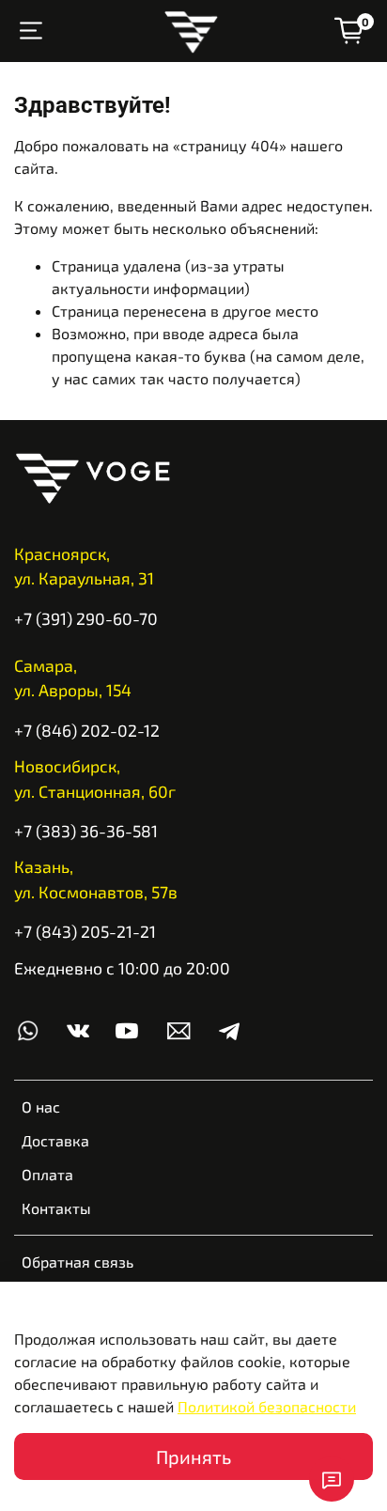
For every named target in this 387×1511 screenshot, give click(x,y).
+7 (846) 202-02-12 (87, 730)
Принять (193, 1456)
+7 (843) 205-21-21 (85, 931)
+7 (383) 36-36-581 (86, 830)
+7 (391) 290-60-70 (86, 618)
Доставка (55, 1140)
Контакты (56, 1208)
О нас (41, 1106)
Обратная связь (77, 1261)
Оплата (47, 1174)
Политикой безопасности (267, 1406)
